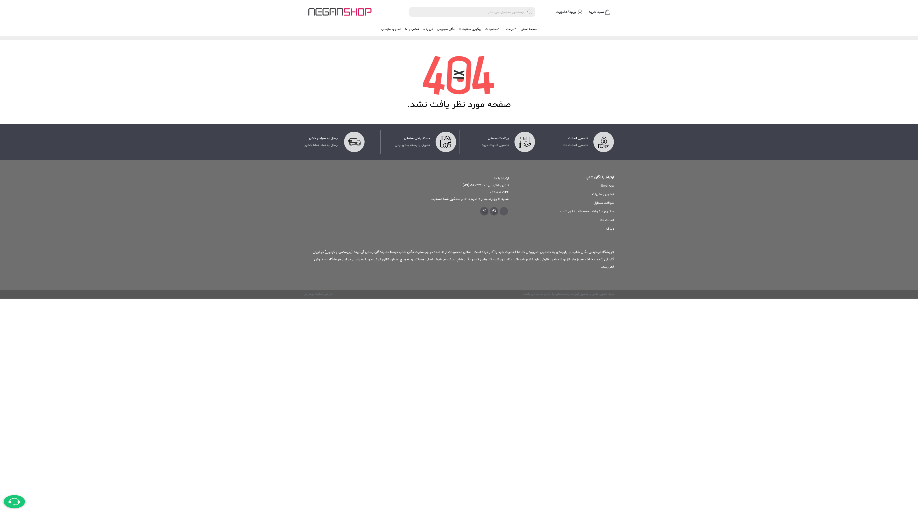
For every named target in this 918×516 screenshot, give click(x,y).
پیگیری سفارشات (470, 29)
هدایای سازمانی (391, 29)
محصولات (491, 29)
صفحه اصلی (529, 29)
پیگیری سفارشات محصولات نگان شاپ (587, 211)
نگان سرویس (446, 29)
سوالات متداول (604, 203)
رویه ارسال (607, 185)
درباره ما (428, 29)
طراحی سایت (323, 294)
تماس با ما (412, 29)
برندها (509, 29)
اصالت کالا (607, 220)
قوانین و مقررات (603, 194)
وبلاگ (610, 228)
